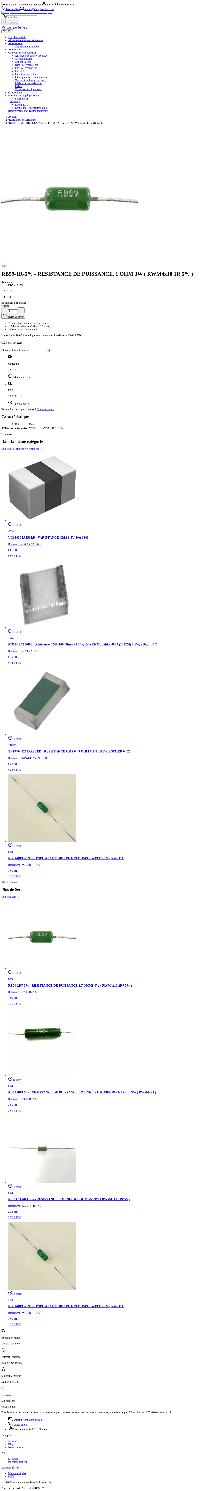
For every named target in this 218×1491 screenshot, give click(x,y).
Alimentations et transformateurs (25, 40)
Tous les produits (17, 37)
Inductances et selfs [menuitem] (25, 74)
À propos (13, 1441)
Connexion (11, 27)
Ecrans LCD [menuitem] (22, 104)
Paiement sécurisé (17, 1461)
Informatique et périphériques (24, 95)
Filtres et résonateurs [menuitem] (26, 67)
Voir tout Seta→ (10, 896)
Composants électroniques (22, 52)
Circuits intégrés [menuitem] (23, 58)
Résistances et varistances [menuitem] (28, 83)
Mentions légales (17, 1473)
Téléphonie (14, 101)
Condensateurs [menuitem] (23, 61)
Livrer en (6, 350)
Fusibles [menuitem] (19, 71)
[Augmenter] (21, 310)
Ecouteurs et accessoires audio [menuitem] (31, 107)
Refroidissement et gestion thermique (28, 110)
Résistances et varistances (22, 119)
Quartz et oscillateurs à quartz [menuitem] (31, 80)
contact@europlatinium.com (27, 1419)
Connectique (15, 92)
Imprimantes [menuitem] (21, 98)
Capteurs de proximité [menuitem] (27, 46)
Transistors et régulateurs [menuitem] (28, 89)
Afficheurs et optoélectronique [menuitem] (31, 55)
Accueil (12, 116)
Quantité (6, 305)
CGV (11, 1476)
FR (4, 31)
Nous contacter (16, 1447)
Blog (10, 1444)
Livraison (13, 1458)
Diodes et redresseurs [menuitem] (26, 64)
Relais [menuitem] (18, 86)
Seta (3, 265)
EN (9, 31)
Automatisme (15, 43)
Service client (19, 1424)
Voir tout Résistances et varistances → (21, 448)
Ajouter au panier (15, 317)
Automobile (14, 49)
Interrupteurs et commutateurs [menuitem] (31, 77)
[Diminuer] (4, 310)
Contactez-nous (45, 409)
